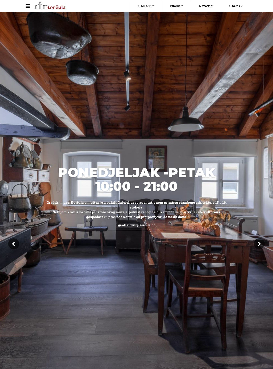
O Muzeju (145, 6)
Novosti (204, 6)
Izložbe (175, 6)
